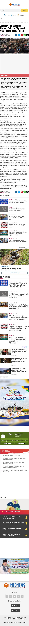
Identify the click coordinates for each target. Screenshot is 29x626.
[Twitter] (14, 596)
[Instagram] (10, 596)
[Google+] (18, 596)
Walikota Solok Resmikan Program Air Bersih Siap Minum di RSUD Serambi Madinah (14, 459)
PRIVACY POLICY (11, 618)
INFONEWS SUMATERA (22, 620)
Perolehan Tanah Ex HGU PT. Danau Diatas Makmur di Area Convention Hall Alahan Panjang (18, 306)
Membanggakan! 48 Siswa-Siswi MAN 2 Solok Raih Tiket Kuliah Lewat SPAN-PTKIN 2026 (17, 201)
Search (24, 10)
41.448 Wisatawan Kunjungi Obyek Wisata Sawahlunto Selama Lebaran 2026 (17, 209)
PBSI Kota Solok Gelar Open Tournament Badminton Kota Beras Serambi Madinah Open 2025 (18, 218)
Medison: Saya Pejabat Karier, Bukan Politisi (11, 455)
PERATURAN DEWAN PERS (20, 617)
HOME (4, 617)
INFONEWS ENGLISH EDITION (8, 620)
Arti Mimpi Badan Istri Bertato (13, 511)
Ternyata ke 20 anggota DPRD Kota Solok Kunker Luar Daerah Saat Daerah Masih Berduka (17, 226)
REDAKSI (9, 617)
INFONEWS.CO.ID (14, 622)
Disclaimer (19, 618)
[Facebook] (7, 596)
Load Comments (4, 377)
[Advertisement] (11, 64)
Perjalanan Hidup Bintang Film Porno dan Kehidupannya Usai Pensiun (11, 535)
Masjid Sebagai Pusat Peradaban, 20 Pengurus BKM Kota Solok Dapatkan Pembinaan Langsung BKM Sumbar (18, 234)
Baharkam (2, 35)
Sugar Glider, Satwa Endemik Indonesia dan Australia (12, 529)
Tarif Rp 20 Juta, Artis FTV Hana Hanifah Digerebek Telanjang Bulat (11, 517)
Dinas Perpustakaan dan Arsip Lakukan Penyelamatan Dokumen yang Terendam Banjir (18, 240)
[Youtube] (22, 596)
